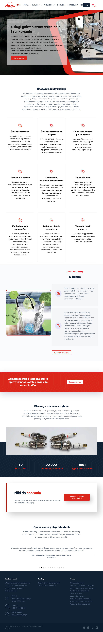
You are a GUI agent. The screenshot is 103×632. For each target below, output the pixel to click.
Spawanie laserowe (77, 596)
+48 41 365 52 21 (18, 608)
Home (18, 5)
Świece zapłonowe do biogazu (82, 585)
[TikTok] (92, 627)
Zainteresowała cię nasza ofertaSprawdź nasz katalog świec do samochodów (28, 382)
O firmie (60, 5)
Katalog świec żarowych (47, 585)
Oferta (25, 5)
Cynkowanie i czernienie (79, 591)
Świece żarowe (76, 593)
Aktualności (49, 5)
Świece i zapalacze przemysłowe (83, 588)
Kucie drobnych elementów (80, 599)
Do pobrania (72, 5)
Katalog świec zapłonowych (48, 583)
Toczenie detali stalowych (80, 604)
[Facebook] (84, 627)
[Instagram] (88, 627)
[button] (9, 555)
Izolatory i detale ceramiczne (81, 601)
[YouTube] (97, 627)
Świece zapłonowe (77, 583)
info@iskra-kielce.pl (19, 615)
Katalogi (36, 5)
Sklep (86, 5)
